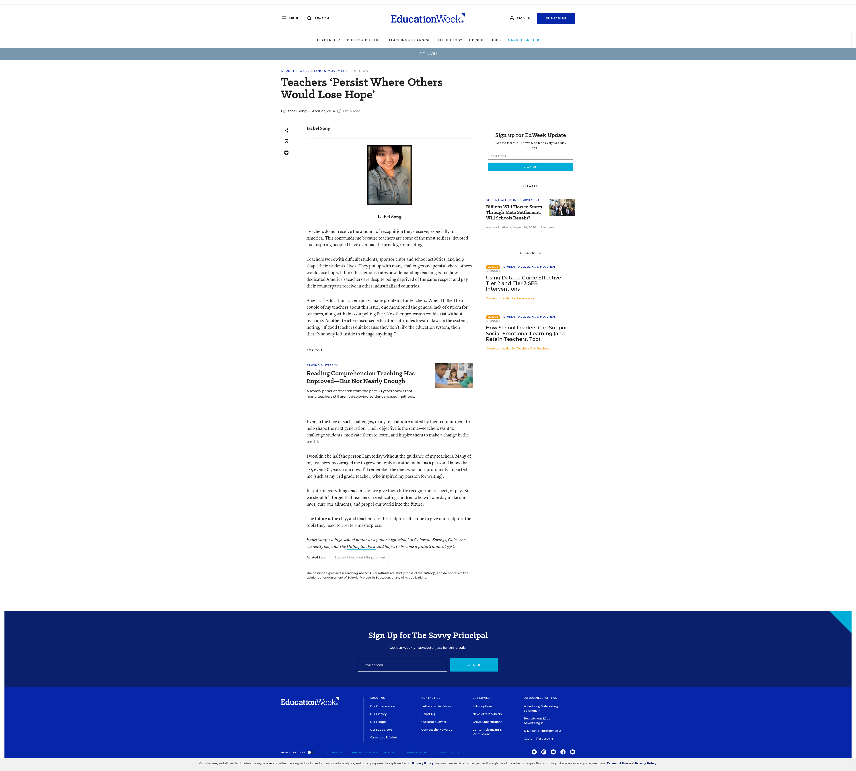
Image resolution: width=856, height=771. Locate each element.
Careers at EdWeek (383, 737)
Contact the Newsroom (438, 729)
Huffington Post (361, 546)
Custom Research (537, 738)
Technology (449, 40)
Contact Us (430, 697)
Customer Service (434, 721)
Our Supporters (381, 729)
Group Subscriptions (487, 721)
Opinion (477, 40)
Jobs (496, 40)
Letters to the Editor (436, 706)
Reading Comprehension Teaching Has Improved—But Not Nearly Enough (361, 377)
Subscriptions (482, 706)
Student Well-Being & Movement (314, 70)
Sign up (474, 665)
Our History (378, 714)
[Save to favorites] (286, 141)
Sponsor (493, 271)
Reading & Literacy (322, 365)
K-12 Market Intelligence (541, 730)
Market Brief (522, 40)
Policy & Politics (364, 40)
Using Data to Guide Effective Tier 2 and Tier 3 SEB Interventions (523, 283)
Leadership (328, 40)
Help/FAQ (428, 714)
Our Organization (382, 706)
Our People (378, 721)
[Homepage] (428, 18)
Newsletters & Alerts (487, 714)
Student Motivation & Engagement (360, 557)
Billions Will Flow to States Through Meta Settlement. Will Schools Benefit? (514, 212)
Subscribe (556, 18)
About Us (377, 697)
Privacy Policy (447, 752)
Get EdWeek (482, 697)
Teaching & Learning (410, 40)
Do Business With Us (540, 697)
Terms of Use (416, 752)
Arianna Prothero (498, 227)
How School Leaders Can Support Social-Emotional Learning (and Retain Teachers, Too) (527, 333)
